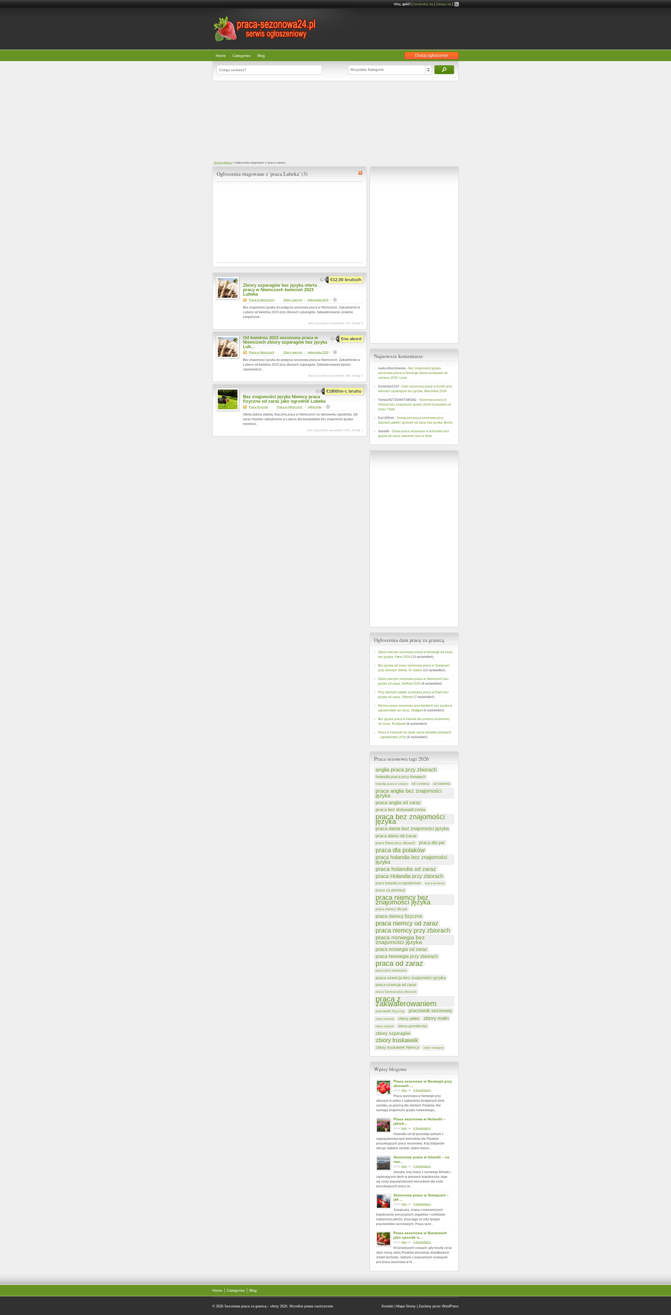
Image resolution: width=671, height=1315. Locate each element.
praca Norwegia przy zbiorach (407, 956)
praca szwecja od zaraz (396, 985)
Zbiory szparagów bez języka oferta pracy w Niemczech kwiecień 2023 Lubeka (280, 290)
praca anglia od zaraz (398, 802)
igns (404, 1090)
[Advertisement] (335, 120)
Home (221, 56)
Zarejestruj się (423, 4)
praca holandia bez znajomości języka (411, 859)
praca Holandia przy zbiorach (409, 876)
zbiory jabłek (409, 1018)
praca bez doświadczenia (400, 809)
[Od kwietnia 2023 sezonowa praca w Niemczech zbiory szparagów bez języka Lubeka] (227, 357)
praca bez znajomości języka (410, 819)
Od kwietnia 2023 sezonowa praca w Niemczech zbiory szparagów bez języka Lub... (285, 342)
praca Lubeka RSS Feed (360, 173)
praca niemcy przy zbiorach (413, 930)
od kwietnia (441, 784)
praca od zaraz (399, 963)
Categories (241, 56)
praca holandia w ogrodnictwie (398, 883)
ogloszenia (314, 406)
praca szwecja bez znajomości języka (411, 977)
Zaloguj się (443, 4)
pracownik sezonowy (430, 1010)
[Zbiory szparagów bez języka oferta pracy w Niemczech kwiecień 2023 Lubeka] (227, 298)
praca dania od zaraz (396, 835)
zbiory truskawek (397, 1040)
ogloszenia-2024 (317, 299)
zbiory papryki (385, 1026)
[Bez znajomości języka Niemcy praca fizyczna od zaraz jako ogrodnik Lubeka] (227, 410)
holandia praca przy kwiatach (400, 776)
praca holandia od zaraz (406, 869)
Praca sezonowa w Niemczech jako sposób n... (420, 1235)
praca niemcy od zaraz (407, 923)
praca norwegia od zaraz (401, 949)
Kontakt (387, 1306)
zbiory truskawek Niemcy (397, 1047)
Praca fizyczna (258, 406)
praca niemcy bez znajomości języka (403, 900)
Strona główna (223, 162)
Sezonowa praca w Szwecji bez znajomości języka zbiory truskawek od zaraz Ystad (414, 404)
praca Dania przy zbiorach (395, 843)
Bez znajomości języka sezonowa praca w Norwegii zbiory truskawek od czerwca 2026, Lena (412, 373)
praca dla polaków (400, 850)
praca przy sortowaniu (391, 970)
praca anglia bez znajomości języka (408, 793)
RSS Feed (456, 4)
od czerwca (420, 784)
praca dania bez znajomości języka (412, 828)
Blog (261, 56)
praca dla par (432, 842)
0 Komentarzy (422, 1090)
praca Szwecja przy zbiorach (396, 992)
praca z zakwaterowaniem (406, 1001)
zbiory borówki (385, 1018)
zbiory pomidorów (412, 1026)
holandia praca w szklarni (392, 783)
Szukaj (444, 69)
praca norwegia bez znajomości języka (400, 940)
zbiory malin (436, 1018)
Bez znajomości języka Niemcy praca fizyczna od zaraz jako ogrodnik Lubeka (284, 399)
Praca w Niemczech (261, 299)
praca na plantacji (390, 890)
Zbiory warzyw (292, 299)
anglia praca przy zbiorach (406, 770)
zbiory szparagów (393, 1033)
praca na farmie (435, 883)
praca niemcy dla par (391, 909)
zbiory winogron (433, 1047)
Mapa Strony (406, 1306)
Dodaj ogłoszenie (431, 55)
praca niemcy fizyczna (399, 916)
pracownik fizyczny (390, 1011)
